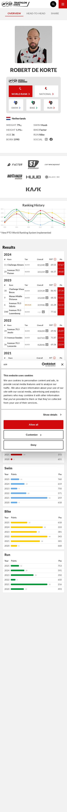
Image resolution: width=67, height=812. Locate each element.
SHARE (55, 13)
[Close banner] (62, 364)
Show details (50, 414)
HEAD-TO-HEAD (35, 13)
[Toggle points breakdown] (46, 264)
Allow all (33, 424)
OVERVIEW (14, 13)
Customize (32, 434)
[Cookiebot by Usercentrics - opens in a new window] (42, 365)
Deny (33, 444)
